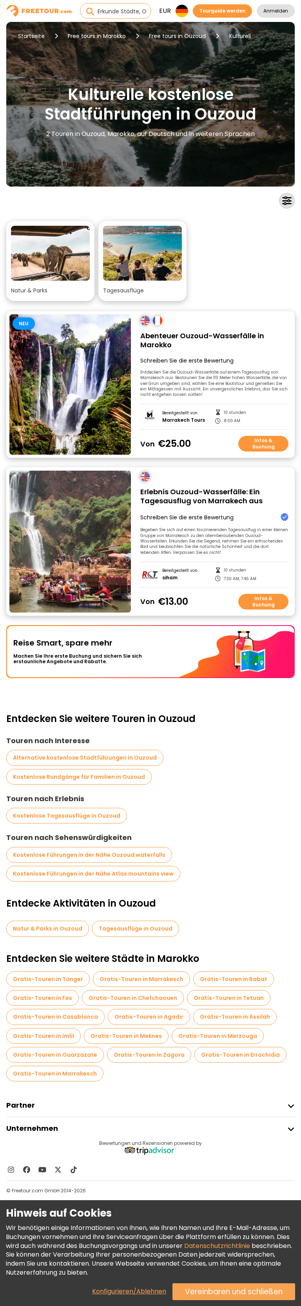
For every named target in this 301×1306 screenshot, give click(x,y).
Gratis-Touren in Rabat (233, 979)
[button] (50, 261)
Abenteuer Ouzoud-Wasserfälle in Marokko (202, 340)
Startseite (31, 36)
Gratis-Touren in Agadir (148, 1017)
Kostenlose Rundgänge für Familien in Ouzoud (79, 777)
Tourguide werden (222, 10)
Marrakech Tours (183, 420)
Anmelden (275, 10)
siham (170, 577)
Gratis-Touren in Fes (42, 998)
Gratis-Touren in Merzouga (217, 1036)
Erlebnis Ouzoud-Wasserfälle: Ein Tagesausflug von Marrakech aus (201, 496)
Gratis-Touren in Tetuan (229, 998)
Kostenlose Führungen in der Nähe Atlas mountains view (93, 874)
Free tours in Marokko (97, 36)
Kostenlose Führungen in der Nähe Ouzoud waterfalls (89, 855)
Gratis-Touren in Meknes (126, 1036)
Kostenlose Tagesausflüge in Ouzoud (66, 816)
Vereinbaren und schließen (234, 1291)
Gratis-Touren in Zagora (149, 1055)
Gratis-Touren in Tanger (48, 979)
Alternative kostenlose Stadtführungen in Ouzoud (85, 758)
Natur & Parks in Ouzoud (47, 928)
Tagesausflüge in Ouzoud (135, 928)
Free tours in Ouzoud (177, 36)
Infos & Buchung (263, 443)
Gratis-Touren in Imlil (43, 1036)
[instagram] (11, 1169)
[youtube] (42, 1169)
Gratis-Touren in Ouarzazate (55, 1055)
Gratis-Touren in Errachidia (240, 1055)
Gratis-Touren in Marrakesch (141, 979)
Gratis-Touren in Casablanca (55, 1017)
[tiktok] (73, 1169)
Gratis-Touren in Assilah (235, 1017)
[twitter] (58, 1169)
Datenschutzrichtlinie (217, 1245)
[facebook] (26, 1169)
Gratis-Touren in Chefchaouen (133, 998)
